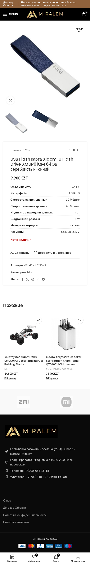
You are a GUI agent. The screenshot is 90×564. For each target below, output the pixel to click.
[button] (10, 378)
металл (74, 225)
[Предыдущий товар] (69, 150)
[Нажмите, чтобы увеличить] (10, 100)
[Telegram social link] (43, 279)
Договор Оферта (8, 4)
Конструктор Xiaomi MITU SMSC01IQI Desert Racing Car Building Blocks (23, 360)
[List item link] (45, 470)
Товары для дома (63, 368)
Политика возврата (16, 522)
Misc (28, 150)
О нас (7, 500)
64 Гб (76, 186)
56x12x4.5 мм (70, 231)
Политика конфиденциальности (24, 515)
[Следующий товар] (77, 150)
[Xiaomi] (66, 401)
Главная (15, 150)
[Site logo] (45, 14)
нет (77, 212)
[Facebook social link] (22, 279)
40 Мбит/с (73, 206)
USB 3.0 (74, 193)
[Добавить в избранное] (38, 320)
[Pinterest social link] (33, 279)
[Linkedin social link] (38, 279)
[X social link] (27, 279)
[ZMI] (23, 401)
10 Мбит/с (73, 199)
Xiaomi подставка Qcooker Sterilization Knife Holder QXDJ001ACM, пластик (63, 360)
